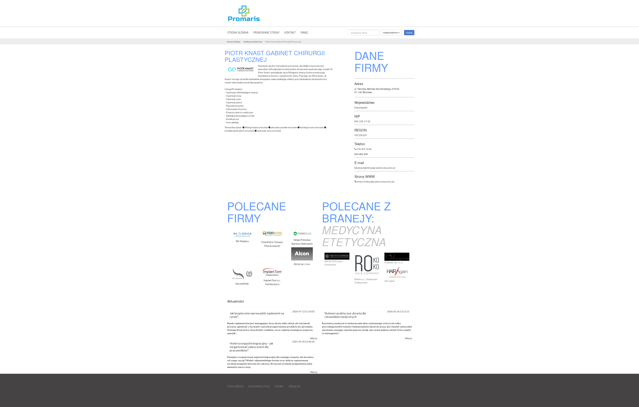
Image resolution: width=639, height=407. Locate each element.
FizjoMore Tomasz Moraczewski (272, 243)
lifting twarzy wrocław (256, 127)
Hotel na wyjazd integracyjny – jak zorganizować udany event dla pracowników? (251, 346)
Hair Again (389, 280)
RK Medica (242, 241)
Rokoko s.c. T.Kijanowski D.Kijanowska (365, 281)
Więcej (313, 338)
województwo (390, 32)
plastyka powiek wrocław (284, 127)
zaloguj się (294, 386)
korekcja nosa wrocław (312, 127)
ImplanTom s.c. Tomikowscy (272, 282)
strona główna (237, 32)
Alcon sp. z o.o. (302, 263)
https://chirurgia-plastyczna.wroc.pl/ (376, 181)
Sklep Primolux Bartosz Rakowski (302, 241)
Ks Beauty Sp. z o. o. (393, 262)
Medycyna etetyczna (253, 41)
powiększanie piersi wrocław (239, 130)
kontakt (290, 32)
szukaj (409, 32)
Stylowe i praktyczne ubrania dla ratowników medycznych (345, 315)
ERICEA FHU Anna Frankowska (333, 263)
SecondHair (242, 283)
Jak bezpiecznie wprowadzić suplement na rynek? (257, 315)
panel (304, 32)
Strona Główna (233, 41)
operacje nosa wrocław (269, 130)
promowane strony (266, 32)
